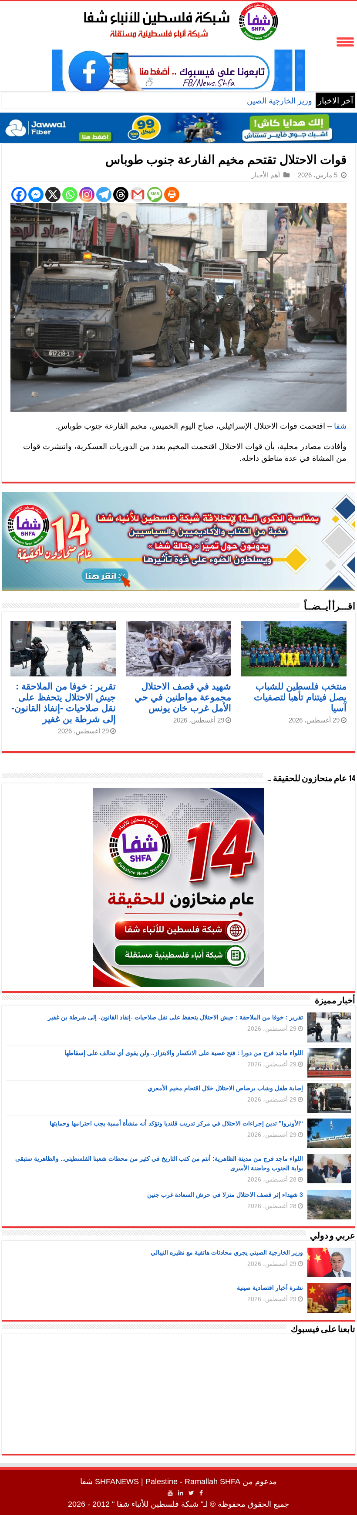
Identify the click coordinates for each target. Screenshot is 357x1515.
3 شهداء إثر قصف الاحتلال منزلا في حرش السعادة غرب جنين (225, 1194)
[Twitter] (191, 1493)
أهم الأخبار (266, 175)
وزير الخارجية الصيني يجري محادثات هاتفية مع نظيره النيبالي (215, 101)
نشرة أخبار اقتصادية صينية (270, 1287)
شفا (340, 426)
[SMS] (154, 194)
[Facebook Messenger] (36, 194)
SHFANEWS (117, 1481)
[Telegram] (103, 194)
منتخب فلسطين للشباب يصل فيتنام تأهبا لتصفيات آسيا (300, 697)
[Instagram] (86, 194)
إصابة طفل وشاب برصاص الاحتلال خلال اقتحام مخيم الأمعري (225, 1088)
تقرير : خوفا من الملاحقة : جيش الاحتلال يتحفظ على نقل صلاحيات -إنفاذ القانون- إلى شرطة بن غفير (175, 1017)
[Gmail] (137, 194)
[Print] (171, 194)
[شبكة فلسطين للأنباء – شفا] (179, 19)
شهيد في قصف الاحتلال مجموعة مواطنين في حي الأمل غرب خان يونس (183, 697)
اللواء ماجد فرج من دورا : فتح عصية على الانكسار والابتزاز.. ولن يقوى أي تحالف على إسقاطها (183, 1052)
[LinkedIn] (180, 1493)
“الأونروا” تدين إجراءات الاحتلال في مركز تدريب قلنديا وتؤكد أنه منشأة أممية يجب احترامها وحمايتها (176, 1123)
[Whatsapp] (69, 194)
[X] (53, 194)
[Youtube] (170, 1493)
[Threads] (120, 194)
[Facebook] (19, 194)
